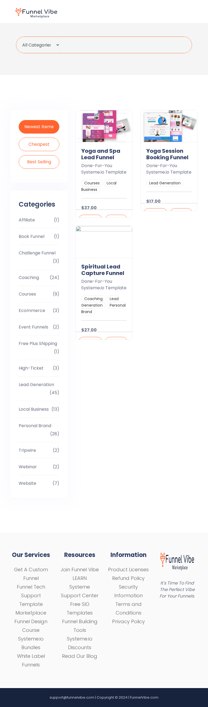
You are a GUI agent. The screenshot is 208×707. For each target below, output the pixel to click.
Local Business (34, 409)
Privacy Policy (128, 621)
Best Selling (39, 162)
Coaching (29, 277)
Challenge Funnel (37, 253)
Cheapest (39, 144)
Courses (27, 294)
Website (27, 483)
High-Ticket (31, 368)
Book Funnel (31, 236)
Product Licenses (128, 569)
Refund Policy (128, 578)
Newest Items (39, 127)
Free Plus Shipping (38, 343)
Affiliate (27, 220)
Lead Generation (36, 384)
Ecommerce (32, 310)
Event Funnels (33, 327)
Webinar (28, 467)
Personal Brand (35, 426)
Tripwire (27, 450)
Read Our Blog (79, 656)
